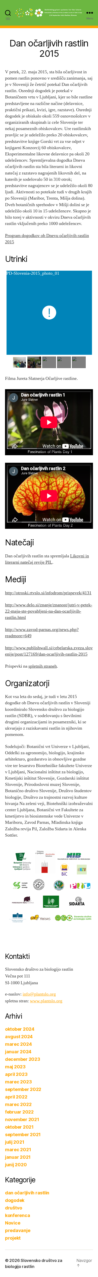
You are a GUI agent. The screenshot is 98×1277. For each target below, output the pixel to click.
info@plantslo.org (39, 994)
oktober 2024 (19, 1029)
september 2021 (23, 1134)
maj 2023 (15, 1066)
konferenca (17, 1215)
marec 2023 (18, 1081)
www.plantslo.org (46, 1001)
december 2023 (22, 1059)
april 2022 (16, 1096)
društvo (13, 1207)
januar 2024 (18, 1051)
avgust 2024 (19, 1036)
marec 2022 (18, 1104)
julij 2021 (14, 1142)
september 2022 (23, 1089)
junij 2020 (16, 1164)
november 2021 (22, 1119)
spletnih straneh (42, 666)
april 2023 (16, 1074)
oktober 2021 (19, 1127)
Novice (12, 1223)
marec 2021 (18, 1149)
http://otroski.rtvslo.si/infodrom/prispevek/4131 (48, 593)
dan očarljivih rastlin (27, 1192)
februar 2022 (19, 1112)
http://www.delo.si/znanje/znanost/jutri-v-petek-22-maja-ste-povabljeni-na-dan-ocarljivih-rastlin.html (48, 611)
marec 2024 (18, 1044)
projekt (13, 1238)
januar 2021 (18, 1157)
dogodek (14, 1200)
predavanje (17, 1230)
